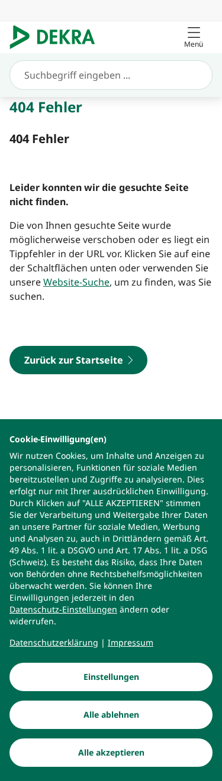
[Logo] (57, 37)
